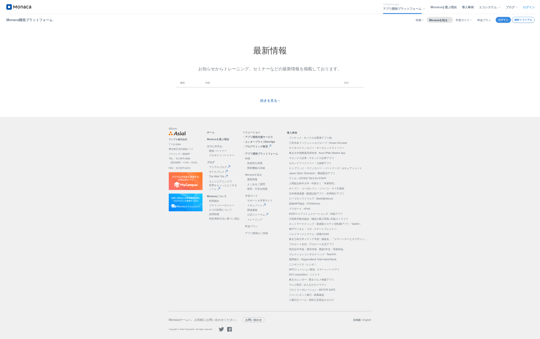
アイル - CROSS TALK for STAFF (307, 178)
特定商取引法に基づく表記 (224, 218)
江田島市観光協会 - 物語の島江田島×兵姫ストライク (318, 218)
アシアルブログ (218, 167)
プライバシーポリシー (221, 205)
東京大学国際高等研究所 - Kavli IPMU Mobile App (317, 153)
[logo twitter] (221, 330)
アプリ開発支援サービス (259, 137)
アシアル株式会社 (178, 139)
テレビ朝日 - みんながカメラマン (308, 284)
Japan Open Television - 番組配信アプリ (312, 173)
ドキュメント (254, 205)
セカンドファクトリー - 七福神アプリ (310, 163)
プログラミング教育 (256, 146)
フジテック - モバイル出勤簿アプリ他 (310, 137)
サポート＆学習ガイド (260, 200)
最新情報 (252, 179)
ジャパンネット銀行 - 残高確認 (306, 294)
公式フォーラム (256, 214)
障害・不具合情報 (257, 188)
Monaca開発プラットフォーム (29, 20)
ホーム (211, 132)
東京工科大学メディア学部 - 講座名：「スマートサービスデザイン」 (328, 239)
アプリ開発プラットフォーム (261, 153)
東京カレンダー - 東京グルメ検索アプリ (311, 279)
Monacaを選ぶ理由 (444, 7)
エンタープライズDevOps (260, 142)
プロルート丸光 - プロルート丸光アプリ (311, 244)
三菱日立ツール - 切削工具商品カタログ (311, 299)
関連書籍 (252, 210)
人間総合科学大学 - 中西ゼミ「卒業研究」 (313, 183)
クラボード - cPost (299, 208)
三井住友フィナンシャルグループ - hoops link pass (318, 142)
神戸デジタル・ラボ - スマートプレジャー (313, 229)
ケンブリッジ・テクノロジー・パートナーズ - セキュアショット (325, 168)
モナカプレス (216, 171)
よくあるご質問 (256, 184)
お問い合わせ (253, 320)
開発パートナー (218, 150)
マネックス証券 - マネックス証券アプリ (311, 158)
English (367, 319)
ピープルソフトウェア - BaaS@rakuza (311, 198)
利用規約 (214, 200)
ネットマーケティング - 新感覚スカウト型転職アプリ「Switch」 (325, 223)
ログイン (529, 7)
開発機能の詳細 (256, 168)
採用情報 (214, 214)
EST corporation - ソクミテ (304, 274)
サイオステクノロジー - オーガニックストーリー (316, 147)
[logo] (18, 7)
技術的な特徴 (254, 163)
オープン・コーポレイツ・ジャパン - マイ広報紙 (316, 188)
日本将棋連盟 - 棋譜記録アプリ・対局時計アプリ (316, 193)
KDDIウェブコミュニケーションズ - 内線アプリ (316, 213)
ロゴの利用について (220, 209)
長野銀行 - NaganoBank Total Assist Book (312, 259)
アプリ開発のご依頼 (256, 233)
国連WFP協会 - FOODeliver (304, 203)
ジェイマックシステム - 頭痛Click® (309, 234)
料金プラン (484, 20)
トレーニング (254, 219)
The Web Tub (216, 176)
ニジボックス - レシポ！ (302, 264)
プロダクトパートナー (221, 155)
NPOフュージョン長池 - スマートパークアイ (314, 269)
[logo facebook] (229, 331)
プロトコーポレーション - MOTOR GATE (312, 289)
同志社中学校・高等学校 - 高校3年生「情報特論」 (317, 249)
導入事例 (468, 7)
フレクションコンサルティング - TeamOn (312, 254)
